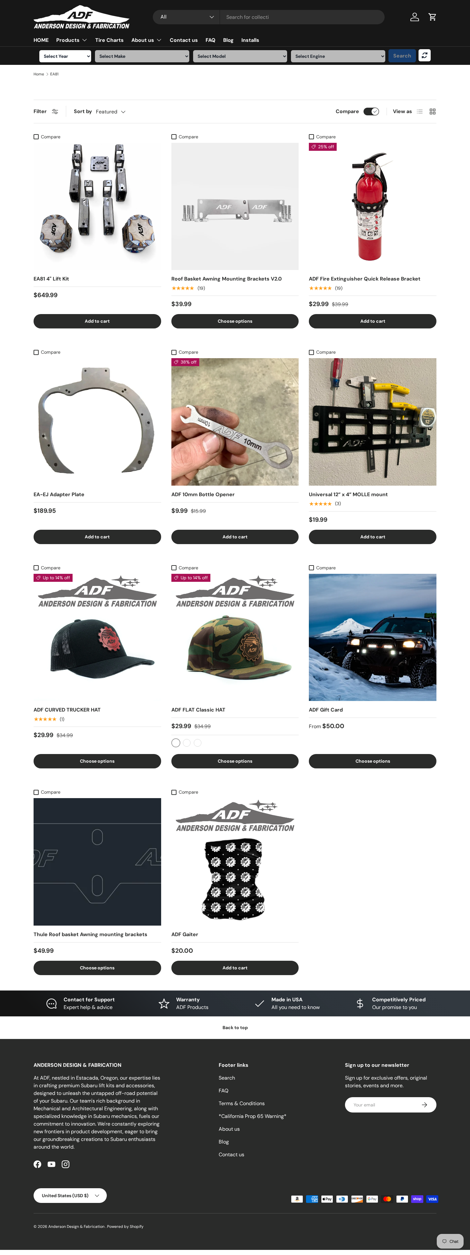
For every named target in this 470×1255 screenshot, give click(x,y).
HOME (41, 40)
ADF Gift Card (326, 709)
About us (142, 40)
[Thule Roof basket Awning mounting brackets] (97, 862)
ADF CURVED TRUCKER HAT (67, 709)
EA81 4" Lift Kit (51, 278)
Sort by (83, 111)
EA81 (54, 74)
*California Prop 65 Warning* (252, 1116)
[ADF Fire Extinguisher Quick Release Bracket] (372, 206)
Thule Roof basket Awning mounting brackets (90, 934)
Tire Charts (109, 40)
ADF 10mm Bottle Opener (203, 494)
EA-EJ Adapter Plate (59, 494)
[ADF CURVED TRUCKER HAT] (97, 637)
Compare (347, 111)
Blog (228, 40)
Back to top (235, 1027)
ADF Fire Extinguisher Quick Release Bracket (364, 278)
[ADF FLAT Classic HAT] (235, 637)
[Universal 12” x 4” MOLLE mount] (372, 422)
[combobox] (269, 17)
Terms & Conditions (242, 1103)
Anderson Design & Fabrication (77, 1226)
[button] (433, 17)
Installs (250, 40)
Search (402, 55)
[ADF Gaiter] (235, 862)
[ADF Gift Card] (372, 637)
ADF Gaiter (184, 934)
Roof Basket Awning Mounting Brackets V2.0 (226, 278)
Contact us (184, 40)
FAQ (210, 40)
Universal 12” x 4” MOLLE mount (348, 494)
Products (68, 40)
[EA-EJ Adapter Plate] (97, 422)
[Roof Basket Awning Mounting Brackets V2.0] (235, 206)
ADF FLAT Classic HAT (198, 709)
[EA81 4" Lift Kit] (97, 206)
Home (39, 74)
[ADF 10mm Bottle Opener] (235, 422)
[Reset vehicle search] (425, 55)
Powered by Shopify (125, 1226)
